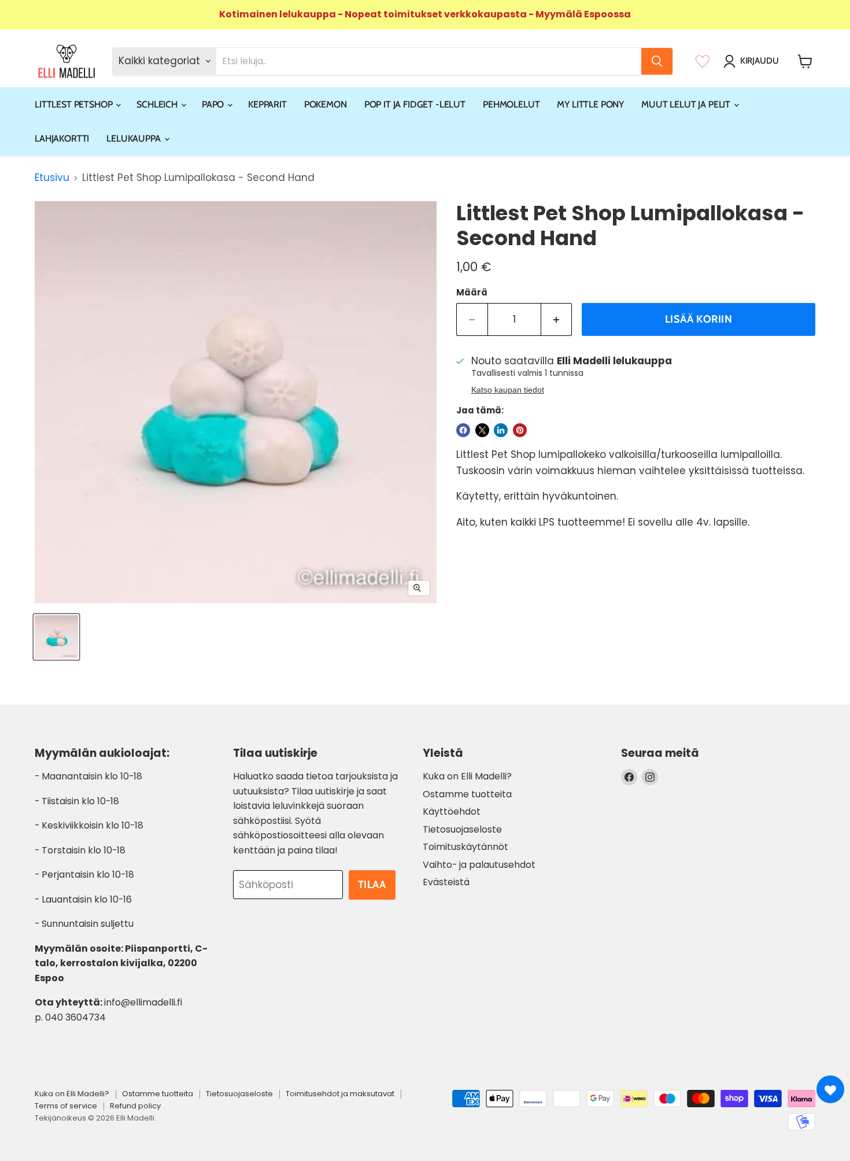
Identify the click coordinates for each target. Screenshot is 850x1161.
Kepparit (267, 104)
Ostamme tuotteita (467, 794)
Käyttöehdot (452, 811)
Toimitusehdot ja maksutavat (340, 1093)
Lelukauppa (134, 138)
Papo (214, 104)
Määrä (471, 292)
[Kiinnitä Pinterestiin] (520, 430)
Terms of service (66, 1105)
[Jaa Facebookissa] (463, 430)
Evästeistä (446, 882)
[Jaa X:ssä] (482, 430)
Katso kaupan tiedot (507, 390)
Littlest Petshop (74, 104)
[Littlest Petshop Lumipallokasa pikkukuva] (56, 637)
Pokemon (325, 104)
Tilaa (372, 884)
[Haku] (656, 61)
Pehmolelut (511, 104)
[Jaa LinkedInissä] (501, 430)
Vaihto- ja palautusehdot (479, 864)
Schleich (158, 104)
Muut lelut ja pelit (687, 104)
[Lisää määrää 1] (556, 319)
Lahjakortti (62, 138)
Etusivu (52, 178)
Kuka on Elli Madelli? (467, 776)
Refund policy (135, 1105)
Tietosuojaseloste (462, 829)
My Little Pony (590, 104)
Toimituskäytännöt (465, 846)
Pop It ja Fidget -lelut (414, 104)
